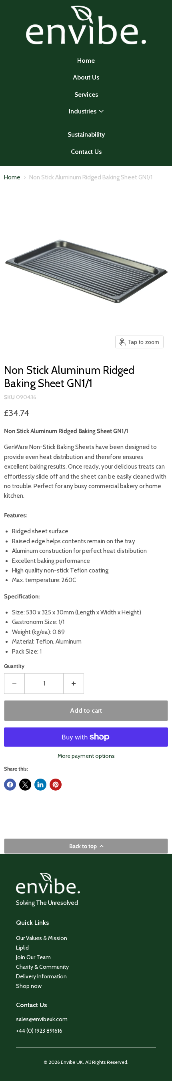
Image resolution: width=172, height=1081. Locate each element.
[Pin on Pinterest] (56, 785)
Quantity (14, 666)
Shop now (29, 986)
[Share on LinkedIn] (40, 785)
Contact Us (86, 151)
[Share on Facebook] (10, 785)
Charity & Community (42, 966)
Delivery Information (41, 976)
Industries (82, 111)
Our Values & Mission (41, 938)
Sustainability (86, 134)
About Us (86, 77)
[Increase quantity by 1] (74, 683)
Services (86, 94)
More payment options (86, 756)
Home (86, 60)
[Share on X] (25, 785)
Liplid (22, 947)
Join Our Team (33, 957)
